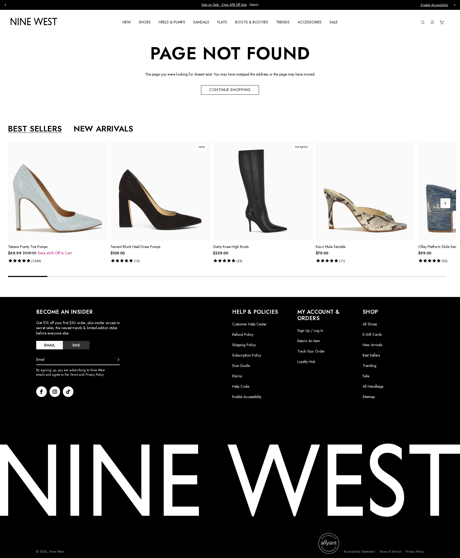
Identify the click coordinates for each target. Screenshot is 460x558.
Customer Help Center (249, 324)
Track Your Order (311, 351)
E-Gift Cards (372, 334)
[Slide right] (445, 203)
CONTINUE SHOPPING (230, 89)
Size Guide (241, 365)
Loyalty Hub (306, 361)
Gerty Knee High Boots (231, 246)
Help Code (240, 386)
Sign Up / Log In (310, 330)
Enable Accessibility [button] (434, 5)
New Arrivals (372, 345)
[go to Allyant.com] (328, 543)
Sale (366, 376)
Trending (369, 365)
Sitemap (369, 396)
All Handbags (373, 386)
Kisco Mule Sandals (331, 246)
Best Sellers (371, 355)
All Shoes (370, 324)
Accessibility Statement (359, 551)
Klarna (237, 376)
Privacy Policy (415, 551)
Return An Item (308, 341)
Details (253, 5)
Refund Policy (242, 334)
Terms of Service (390, 551)
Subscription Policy (246, 355)
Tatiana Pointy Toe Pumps (27, 246)
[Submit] (118, 359)
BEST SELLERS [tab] (35, 129)
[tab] (49, 345)
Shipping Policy (244, 345)
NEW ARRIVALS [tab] (103, 129)
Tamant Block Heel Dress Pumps (135, 246)
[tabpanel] (232, 203)
